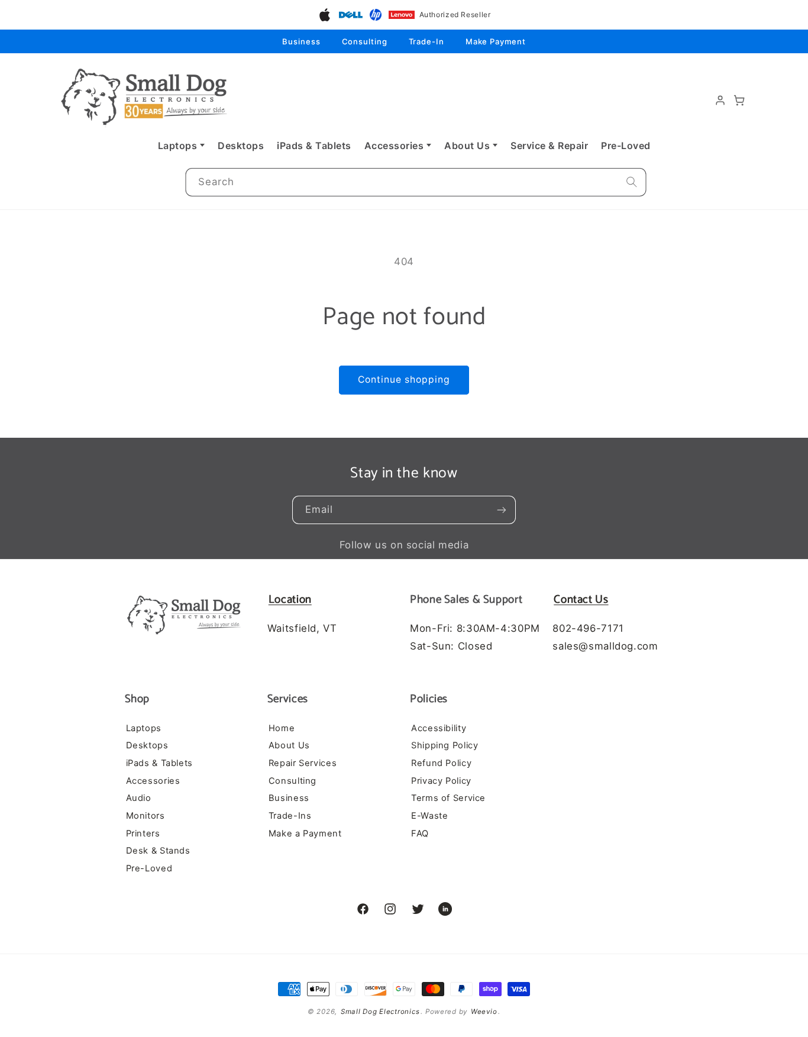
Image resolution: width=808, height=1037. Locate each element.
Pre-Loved (626, 145)
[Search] (631, 182)
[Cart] (739, 100)
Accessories (394, 145)
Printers (143, 833)
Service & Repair (549, 145)
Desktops (241, 145)
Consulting (364, 41)
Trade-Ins (290, 815)
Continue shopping (404, 379)
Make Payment (496, 41)
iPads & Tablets (314, 145)
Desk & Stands (158, 850)
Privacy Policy (441, 780)
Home (282, 727)
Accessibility (438, 727)
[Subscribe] (501, 510)
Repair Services (303, 762)
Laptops (178, 145)
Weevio (484, 1011)
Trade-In (426, 41)
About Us (467, 145)
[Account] (720, 100)
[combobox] (415, 182)
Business (301, 41)
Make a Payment (305, 833)
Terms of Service (448, 798)
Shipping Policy (444, 745)
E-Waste (429, 815)
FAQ (420, 833)
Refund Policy (441, 762)
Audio (138, 798)
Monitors (145, 815)
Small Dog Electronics (380, 1011)
